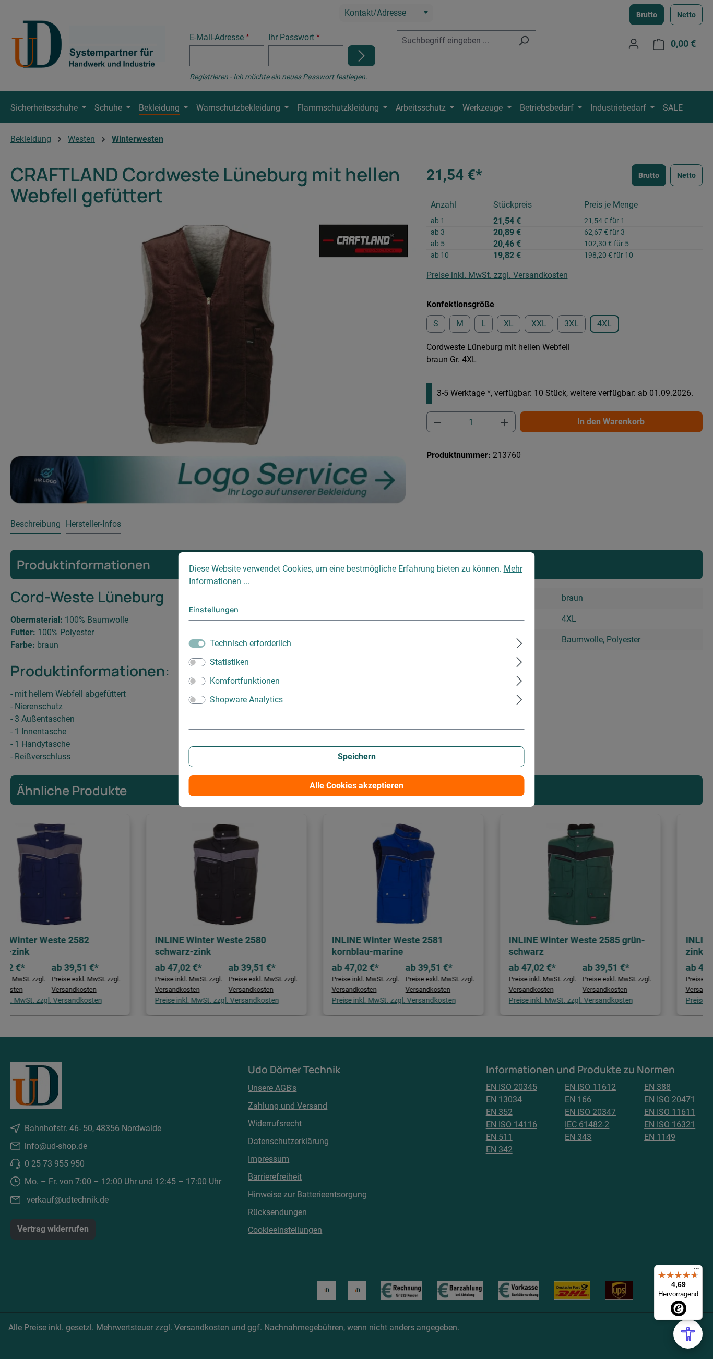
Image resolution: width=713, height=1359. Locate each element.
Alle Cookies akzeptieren (356, 786)
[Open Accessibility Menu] (688, 1334)
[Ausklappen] (519, 642)
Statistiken (229, 662)
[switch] (197, 662)
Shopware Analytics (246, 700)
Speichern (357, 756)
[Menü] (696, 1271)
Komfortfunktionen (245, 681)
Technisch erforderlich (250, 643)
